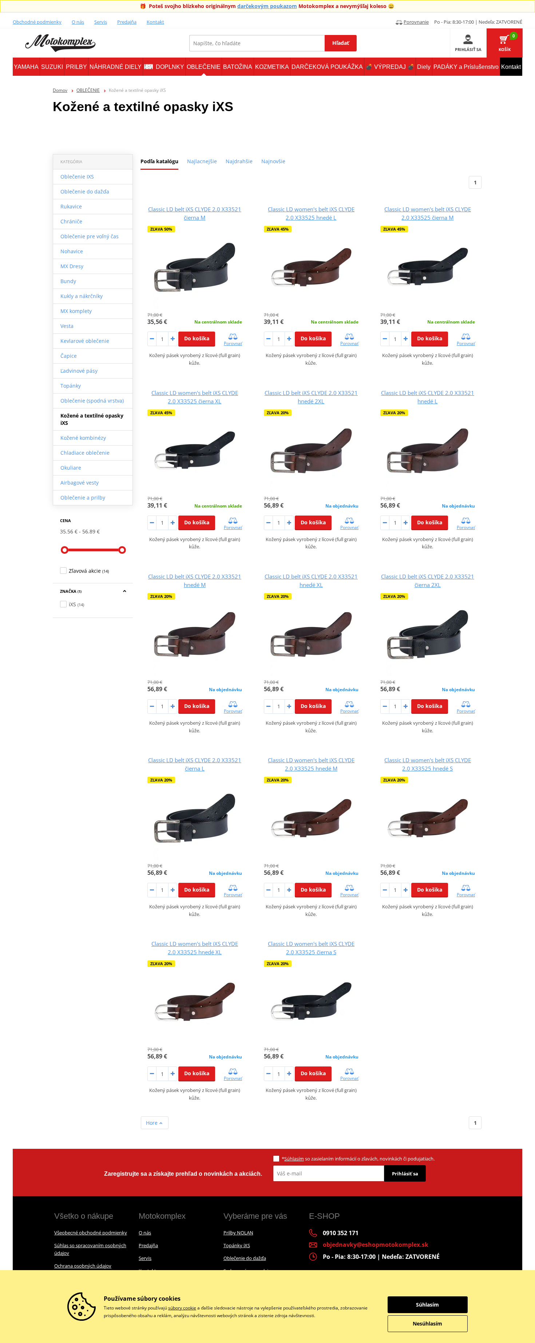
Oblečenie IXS (77, 176)
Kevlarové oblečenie (84, 340)
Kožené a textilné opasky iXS (91, 419)
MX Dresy (71, 266)
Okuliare (70, 467)
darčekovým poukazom (267, 6)
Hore (152, 1122)
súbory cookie (182, 1308)
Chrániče (71, 221)
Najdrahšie (239, 161)
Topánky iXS (236, 1245)
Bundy (68, 281)
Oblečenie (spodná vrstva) (92, 400)
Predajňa (126, 22)
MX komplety (76, 311)
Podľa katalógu (159, 161)
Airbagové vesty (79, 482)
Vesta (67, 325)
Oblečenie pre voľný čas (89, 236)
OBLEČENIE (88, 90)
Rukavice (71, 206)
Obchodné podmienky (37, 22)
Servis (100, 22)
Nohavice (71, 251)
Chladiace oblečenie (85, 452)
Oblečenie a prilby (82, 497)
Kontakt (155, 22)
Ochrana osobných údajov (82, 1265)
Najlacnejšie (202, 161)
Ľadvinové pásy (79, 370)
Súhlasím (294, 1158)
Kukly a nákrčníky (81, 296)
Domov (60, 90)
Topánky (70, 385)
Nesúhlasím (427, 1323)
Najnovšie (273, 161)
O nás (78, 22)
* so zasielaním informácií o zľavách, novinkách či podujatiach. (358, 1158)
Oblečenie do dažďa (84, 191)
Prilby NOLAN (238, 1232)
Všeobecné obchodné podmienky (90, 1232)
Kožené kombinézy (83, 437)
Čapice (68, 355)
